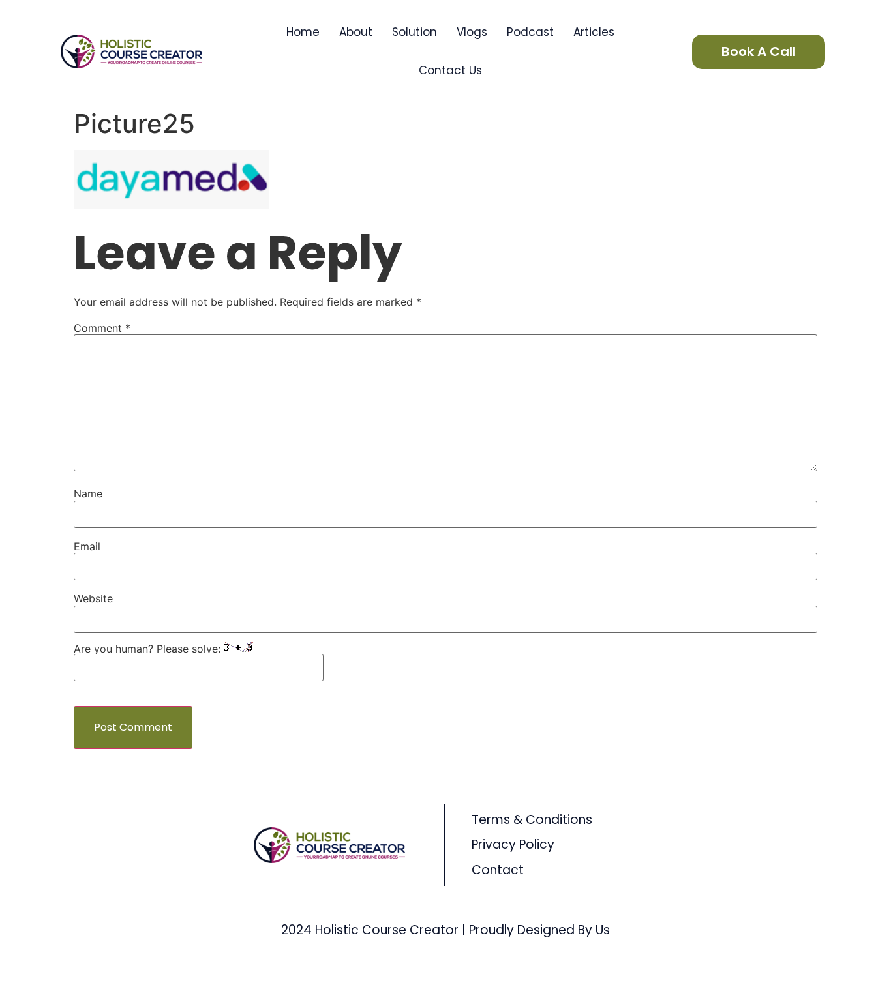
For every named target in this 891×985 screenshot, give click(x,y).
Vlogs (472, 32)
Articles (593, 32)
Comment (102, 328)
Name (88, 493)
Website (93, 598)
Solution (414, 32)
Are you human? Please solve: (149, 648)
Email (87, 546)
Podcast (530, 32)
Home (303, 32)
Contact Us (450, 70)
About (355, 32)
